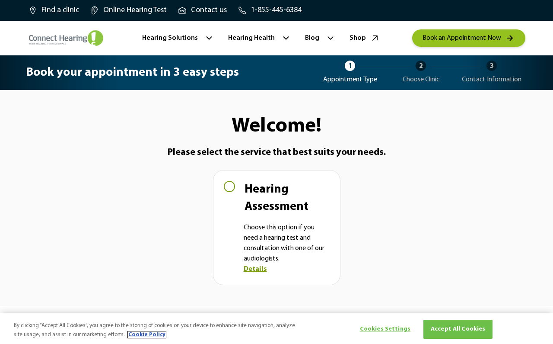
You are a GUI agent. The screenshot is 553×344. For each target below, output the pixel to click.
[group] (53, 10)
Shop (358, 38)
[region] (276, 328)
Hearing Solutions (170, 38)
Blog (312, 38)
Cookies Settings (385, 329)
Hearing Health (251, 38)
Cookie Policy (146, 335)
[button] (276, 227)
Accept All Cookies (458, 329)
